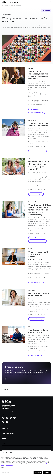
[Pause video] (48, 37)
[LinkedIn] (7, 418)
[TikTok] (7, 422)
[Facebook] (3, 418)
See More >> (3, 467)
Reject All (47, 472)
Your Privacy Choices (6, 472)
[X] (11, 418)
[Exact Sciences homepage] (10, 2)
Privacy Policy (9, 465)
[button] (50, 2)
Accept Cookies (37, 472)
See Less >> (3, 469)
